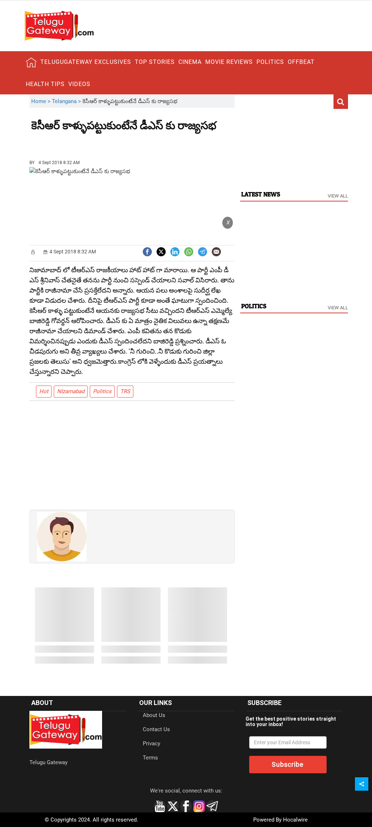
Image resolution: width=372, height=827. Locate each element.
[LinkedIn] (174, 251)
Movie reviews (229, 61)
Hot (43, 391)
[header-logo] (59, 25)
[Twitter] (161, 251)
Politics (270, 61)
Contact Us (156, 729)
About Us (154, 715)
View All (338, 196)
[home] (31, 62)
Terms (150, 757)
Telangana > (67, 101)
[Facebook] (147, 251)
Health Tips (45, 84)
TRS (125, 391)
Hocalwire (295, 819)
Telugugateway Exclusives (85, 61)
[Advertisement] (71, 143)
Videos (79, 84)
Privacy (151, 743)
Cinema (190, 61)
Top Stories (155, 61)
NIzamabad (70, 391)
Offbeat (301, 61)
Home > (41, 101)
